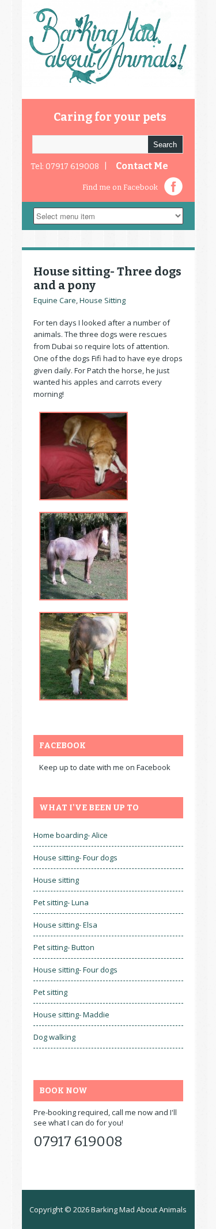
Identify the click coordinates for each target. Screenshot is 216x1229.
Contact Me (142, 165)
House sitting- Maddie (71, 1014)
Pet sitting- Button (63, 947)
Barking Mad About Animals (139, 1209)
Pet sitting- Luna (61, 902)
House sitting (56, 880)
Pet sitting (50, 992)
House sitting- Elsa (65, 925)
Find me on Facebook (120, 187)
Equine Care (54, 300)
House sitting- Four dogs (75, 857)
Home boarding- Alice (70, 835)
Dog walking (54, 1037)
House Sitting (102, 300)
